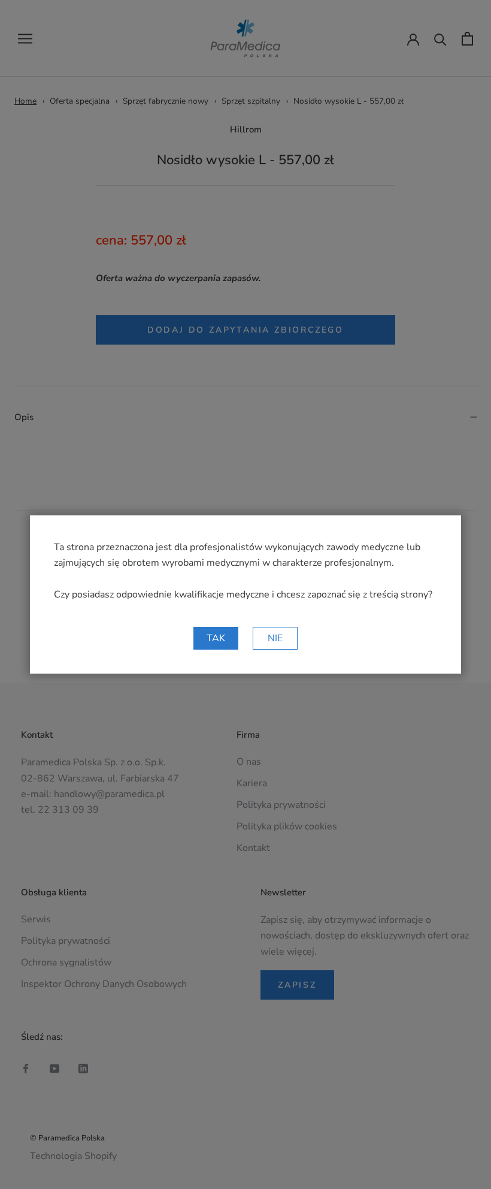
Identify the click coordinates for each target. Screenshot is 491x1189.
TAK (216, 638)
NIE (275, 638)
